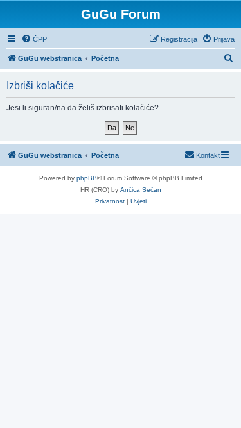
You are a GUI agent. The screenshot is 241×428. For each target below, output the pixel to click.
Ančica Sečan (140, 189)
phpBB (86, 178)
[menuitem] (34, 39)
